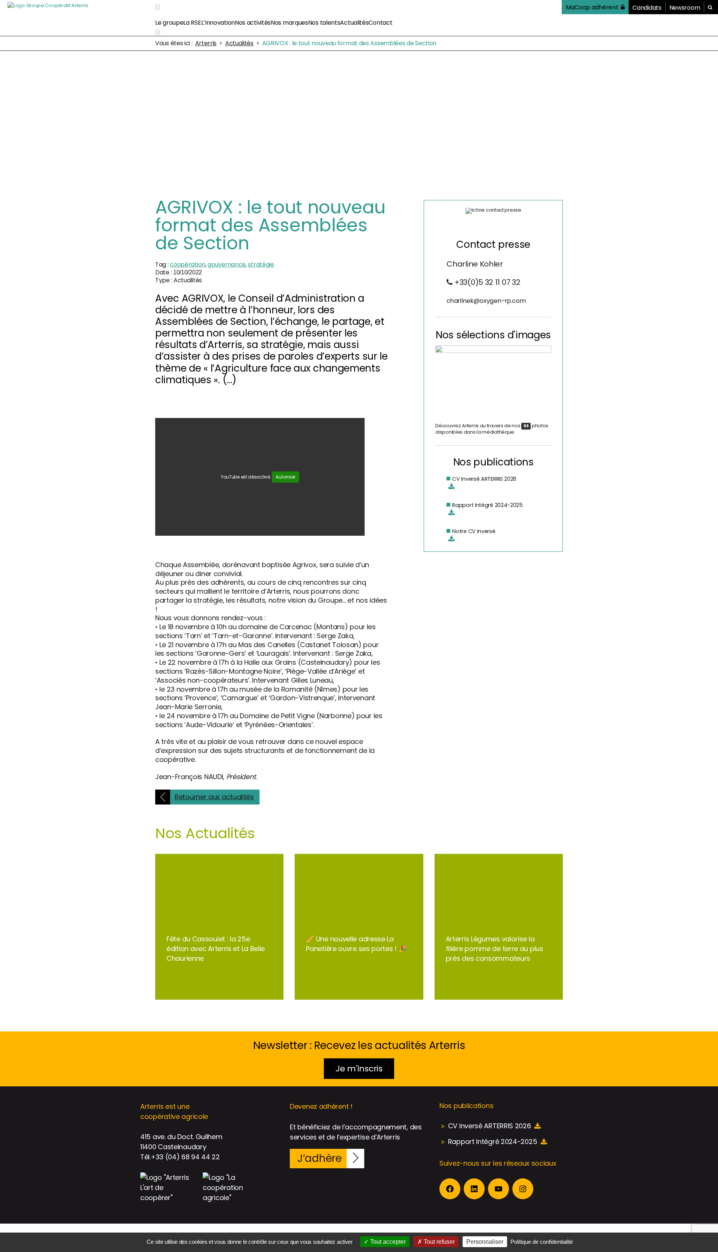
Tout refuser (438, 1242)
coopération (187, 264)
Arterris (206, 43)
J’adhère (319, 1158)
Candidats (646, 7)
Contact (380, 22)
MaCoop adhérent (592, 7)
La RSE (192, 22)
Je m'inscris (358, 1068)
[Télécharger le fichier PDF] (451, 487)
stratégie (261, 264)
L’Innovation (218, 22)
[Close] (157, 32)
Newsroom (684, 7)
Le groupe (169, 22)
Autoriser (285, 477)
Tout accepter (387, 1242)
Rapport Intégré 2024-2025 (487, 505)
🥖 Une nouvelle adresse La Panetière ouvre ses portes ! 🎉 (356, 943)
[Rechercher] (710, 7)
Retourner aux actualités (214, 797)
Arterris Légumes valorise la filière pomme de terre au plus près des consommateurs (494, 948)
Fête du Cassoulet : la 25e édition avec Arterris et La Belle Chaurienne (215, 948)
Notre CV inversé (473, 531)
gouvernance (227, 264)
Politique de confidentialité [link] (541, 1242)
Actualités (354, 22)
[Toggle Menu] (157, 6)
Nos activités (253, 22)
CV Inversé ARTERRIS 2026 (484, 479)
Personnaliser (484, 1242)
